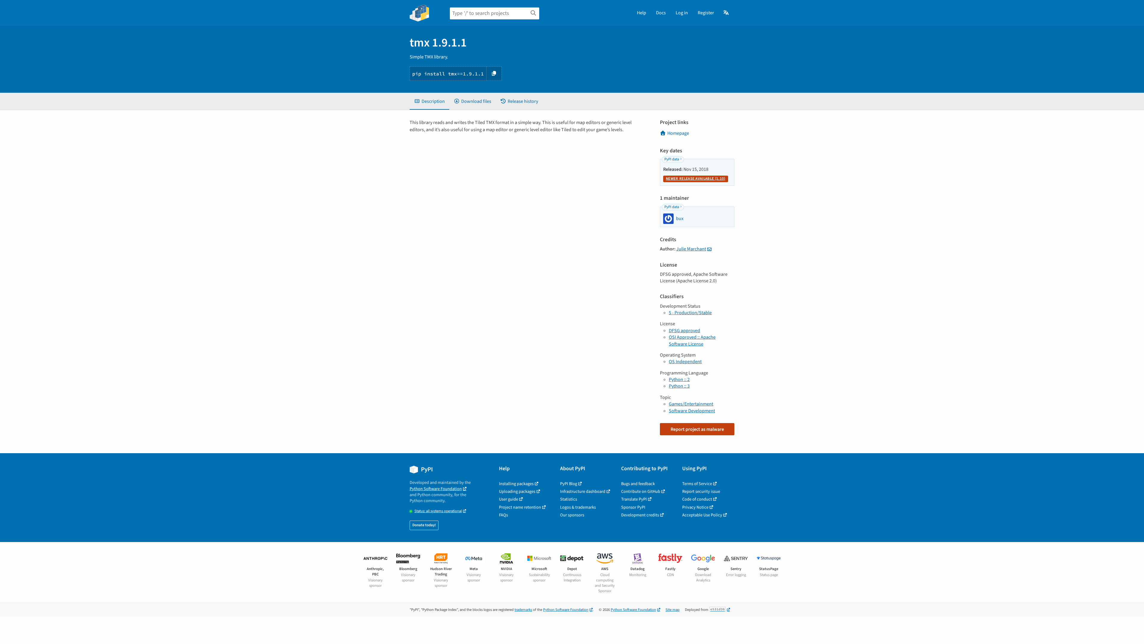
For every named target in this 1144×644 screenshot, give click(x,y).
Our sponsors (572, 515)
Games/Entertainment (691, 404)
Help (641, 13)
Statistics (568, 499)
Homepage (678, 133)
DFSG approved (684, 330)
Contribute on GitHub (640, 491)
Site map (673, 609)
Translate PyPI (634, 499)
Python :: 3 (679, 386)
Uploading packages (517, 491)
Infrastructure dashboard (582, 491)
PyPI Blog (568, 484)
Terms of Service (697, 484)
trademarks (523, 609)
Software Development (692, 411)
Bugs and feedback (638, 484)
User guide (508, 499)
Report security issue (701, 491)
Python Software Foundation (436, 489)
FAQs (503, 515)
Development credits (640, 515)
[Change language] (726, 13)
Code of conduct (697, 499)
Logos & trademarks (578, 507)
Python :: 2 (679, 379)
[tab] (429, 101)
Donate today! (424, 525)
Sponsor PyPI (633, 507)
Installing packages (516, 484)
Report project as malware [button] (697, 429)
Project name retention (520, 507)
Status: (438, 511)
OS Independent (685, 361)
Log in (682, 13)
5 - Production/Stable (690, 312)
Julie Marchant (691, 249)
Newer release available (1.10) (695, 178)
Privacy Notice (695, 507)
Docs (661, 13)
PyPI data (671, 159)
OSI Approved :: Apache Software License (692, 340)
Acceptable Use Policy (702, 515)
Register (706, 13)
